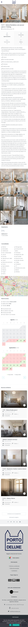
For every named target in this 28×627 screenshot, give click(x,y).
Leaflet (16, 295)
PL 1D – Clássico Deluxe (9, 498)
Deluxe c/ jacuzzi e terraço (10, 439)
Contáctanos (14, 570)
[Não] (26, 622)
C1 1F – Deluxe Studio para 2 (10, 410)
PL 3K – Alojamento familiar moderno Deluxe (14, 469)
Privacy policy (16, 625)
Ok (10, 625)
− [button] (1, 280)
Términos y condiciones (14, 566)
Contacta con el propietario (14, 513)
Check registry (16, 557)
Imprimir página (14, 517)
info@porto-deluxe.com (15, 611)
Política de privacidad (14, 568)
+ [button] (1, 278)
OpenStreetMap (21, 295)
